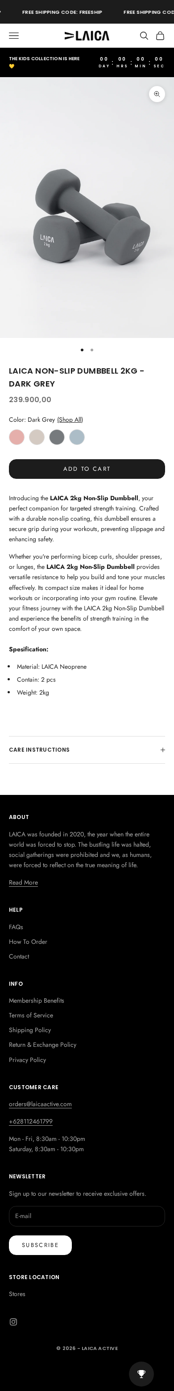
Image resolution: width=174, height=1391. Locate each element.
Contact (19, 956)
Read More (23, 882)
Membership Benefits (36, 1000)
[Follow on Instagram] (13, 1321)
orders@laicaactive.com (40, 1103)
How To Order (28, 941)
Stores (17, 1293)
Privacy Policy (27, 1059)
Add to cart (87, 469)
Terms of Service (31, 1015)
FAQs (16, 926)
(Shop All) (70, 419)
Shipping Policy (30, 1029)
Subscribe (40, 1245)
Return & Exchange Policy (42, 1044)
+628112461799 (31, 1121)
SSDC (100, 1367)
